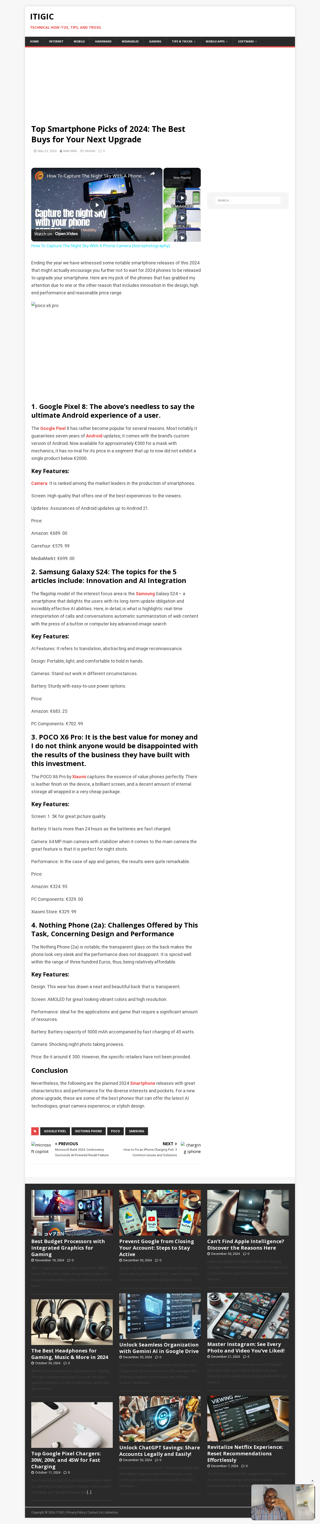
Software (246, 41)
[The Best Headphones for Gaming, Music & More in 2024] (72, 1342)
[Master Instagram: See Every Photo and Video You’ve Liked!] (248, 1336)
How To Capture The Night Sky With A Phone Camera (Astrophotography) (96, 176)
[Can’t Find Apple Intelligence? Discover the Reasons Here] (248, 1233)
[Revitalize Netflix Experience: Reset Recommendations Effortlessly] (248, 1438)
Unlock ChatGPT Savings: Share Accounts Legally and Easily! (159, 1450)
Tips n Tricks (182, 41)
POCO (115, 1131)
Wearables (130, 41)
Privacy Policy (76, 1512)
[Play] (182, 198)
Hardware (103, 41)
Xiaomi (79, 776)
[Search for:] (248, 200)
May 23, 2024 (47, 151)
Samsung (145, 593)
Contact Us (95, 1512)
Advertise (111, 1512)
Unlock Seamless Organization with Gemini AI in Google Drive (159, 1347)
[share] (152, 173)
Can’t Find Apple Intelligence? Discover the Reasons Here (245, 1244)
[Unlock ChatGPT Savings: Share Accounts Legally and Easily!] (160, 1439)
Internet (56, 41)
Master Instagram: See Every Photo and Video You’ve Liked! (245, 1347)
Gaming (155, 41)
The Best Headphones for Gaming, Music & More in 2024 (69, 1353)
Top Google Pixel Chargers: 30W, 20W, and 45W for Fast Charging (66, 1460)
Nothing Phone (88, 1131)
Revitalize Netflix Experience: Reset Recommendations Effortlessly (245, 1453)
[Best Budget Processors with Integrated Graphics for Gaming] (72, 1233)
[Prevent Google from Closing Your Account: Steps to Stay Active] (160, 1233)
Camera (39, 483)
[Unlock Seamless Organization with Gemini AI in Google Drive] (160, 1336)
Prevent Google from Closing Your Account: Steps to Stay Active (156, 1248)
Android (94, 435)
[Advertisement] (160, 82)
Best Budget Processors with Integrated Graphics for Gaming (68, 1248)
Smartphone (142, 1083)
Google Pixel (53, 428)
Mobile (79, 41)
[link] (39, 176)
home (34, 41)
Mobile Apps (215, 41)
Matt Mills (70, 151)
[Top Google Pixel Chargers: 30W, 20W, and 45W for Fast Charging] (72, 1445)
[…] (89, 1492)
